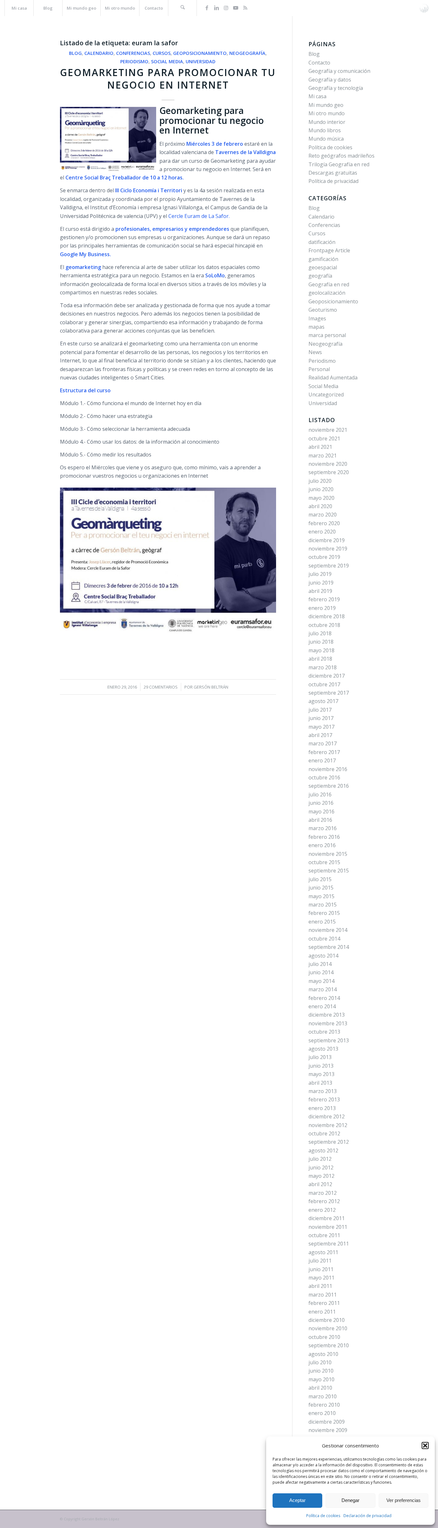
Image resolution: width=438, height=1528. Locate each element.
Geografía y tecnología (335, 87)
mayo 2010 (321, 1379)
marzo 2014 (322, 989)
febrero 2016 (324, 836)
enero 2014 (322, 1006)
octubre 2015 (324, 862)
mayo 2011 (321, 1277)
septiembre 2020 (328, 472)
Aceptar (297, 1500)
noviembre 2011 (327, 1226)
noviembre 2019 (327, 548)
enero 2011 (322, 1311)
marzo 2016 (322, 828)
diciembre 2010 (326, 1320)
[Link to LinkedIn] (216, 8)
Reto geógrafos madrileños (341, 155)
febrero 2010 (324, 1404)
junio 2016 (320, 802)
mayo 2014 (321, 981)
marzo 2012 (322, 1192)
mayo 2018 (321, 650)
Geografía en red (328, 284)
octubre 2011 (324, 1235)
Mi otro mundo (326, 113)
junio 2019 (320, 582)
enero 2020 (322, 531)
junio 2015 (320, 887)
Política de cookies (323, 1515)
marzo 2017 (322, 743)
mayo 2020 (321, 497)
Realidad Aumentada (333, 377)
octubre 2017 (324, 684)
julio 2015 (320, 879)
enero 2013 (322, 1108)
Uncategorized (326, 394)
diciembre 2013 (326, 1014)
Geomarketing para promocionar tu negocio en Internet (168, 78)
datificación (321, 242)
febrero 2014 (324, 998)
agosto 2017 (323, 701)
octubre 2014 (324, 938)
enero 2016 (322, 845)
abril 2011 (320, 1285)
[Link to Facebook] (207, 8)
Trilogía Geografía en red (338, 164)
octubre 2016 (324, 777)
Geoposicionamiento (200, 53)
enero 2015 (322, 921)
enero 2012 (322, 1209)
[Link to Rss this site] (245, 8)
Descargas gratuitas (332, 172)
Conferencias (133, 53)
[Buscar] (182, 8)
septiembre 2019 (328, 565)
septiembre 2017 (328, 692)
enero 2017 (322, 760)
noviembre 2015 (327, 853)
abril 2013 (320, 1082)
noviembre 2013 (327, 1023)
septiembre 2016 (328, 785)
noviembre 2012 (327, 1125)
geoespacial (322, 267)
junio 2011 (320, 1269)
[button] (425, 1445)
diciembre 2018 (326, 616)
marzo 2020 (322, 514)
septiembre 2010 (328, 1345)
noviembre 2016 (327, 769)
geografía (320, 275)
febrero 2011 (324, 1303)
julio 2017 (320, 709)
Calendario (99, 53)
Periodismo (134, 61)
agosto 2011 (323, 1252)
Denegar (350, 1500)
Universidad (200, 61)
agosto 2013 (323, 1048)
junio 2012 (320, 1167)
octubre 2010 (324, 1337)
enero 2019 (322, 608)
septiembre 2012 (328, 1141)
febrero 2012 (324, 1201)
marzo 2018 (322, 667)
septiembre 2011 (328, 1243)
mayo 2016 (321, 811)
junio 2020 (320, 489)
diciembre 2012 (326, 1116)
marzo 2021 (322, 455)
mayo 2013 (321, 1074)
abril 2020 (320, 506)
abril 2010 (320, 1387)
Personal (319, 369)
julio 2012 (320, 1158)
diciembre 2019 (326, 540)
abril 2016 (320, 819)
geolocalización (326, 292)
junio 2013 (320, 1065)
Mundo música (326, 138)
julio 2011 (320, 1260)
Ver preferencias (403, 1500)
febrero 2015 (324, 912)
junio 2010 (320, 1370)
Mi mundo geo (325, 105)
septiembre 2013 (328, 1040)
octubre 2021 (324, 438)
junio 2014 (320, 972)
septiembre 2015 (328, 870)
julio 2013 (320, 1057)
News (315, 352)
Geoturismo (322, 309)
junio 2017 (320, 718)
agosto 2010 (323, 1354)
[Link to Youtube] (235, 8)
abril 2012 (320, 1184)
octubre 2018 (324, 625)
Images (317, 318)
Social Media (167, 61)
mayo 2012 (321, 1175)
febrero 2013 (324, 1099)
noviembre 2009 (327, 1430)
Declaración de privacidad (367, 1515)
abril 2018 (320, 658)
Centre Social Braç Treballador (103, 177)
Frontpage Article (329, 250)
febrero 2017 (324, 752)
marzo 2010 (322, 1396)
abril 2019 (320, 591)
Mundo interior (326, 122)
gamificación (323, 259)
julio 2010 (320, 1362)
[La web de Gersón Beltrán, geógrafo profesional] (424, 8)
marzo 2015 (322, 904)
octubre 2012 (324, 1133)
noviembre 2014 (327, 929)
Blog (75, 53)
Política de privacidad (333, 181)
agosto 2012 (323, 1150)
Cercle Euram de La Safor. (199, 216)
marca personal (327, 335)
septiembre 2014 (328, 947)
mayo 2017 (321, 726)
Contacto (319, 62)
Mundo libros (324, 130)
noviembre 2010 (327, 1328)
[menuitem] (18, 8)
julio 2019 (320, 573)
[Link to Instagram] (226, 8)
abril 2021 (320, 446)
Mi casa (317, 96)
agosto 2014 (323, 955)
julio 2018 (320, 633)
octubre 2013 (324, 1031)
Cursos (162, 53)
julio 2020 (320, 480)
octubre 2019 (324, 556)
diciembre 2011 (326, 1218)
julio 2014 (320, 964)
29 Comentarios (161, 687)
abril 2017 (320, 735)
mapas (316, 326)
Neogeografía (247, 53)
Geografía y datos (329, 79)
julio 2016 (320, 794)
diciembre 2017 (326, 675)
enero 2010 (322, 1413)
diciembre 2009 (326, 1421)
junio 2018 (320, 641)
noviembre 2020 (327, 463)
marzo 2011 (322, 1294)
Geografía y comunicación (339, 70)
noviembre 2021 (327, 429)
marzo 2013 (322, 1091)
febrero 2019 (324, 599)
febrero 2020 (324, 523)
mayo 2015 (321, 896)
